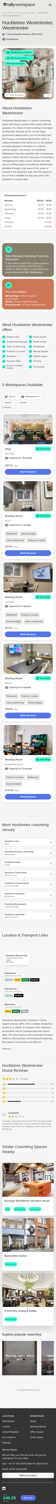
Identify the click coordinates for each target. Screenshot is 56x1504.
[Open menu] (50, 5)
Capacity (7, 403)
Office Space (36, 1432)
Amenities (23, 403)
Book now (28, 1498)
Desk (8, 448)
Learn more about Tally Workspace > (24, 272)
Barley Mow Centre (15, 1255)
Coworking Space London (25, 13)
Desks (33, 1421)
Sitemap (6, 1442)
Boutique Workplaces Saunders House (27, 1200)
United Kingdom (10, 1432)
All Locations (7, 13)
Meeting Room (14, 515)
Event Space (36, 1437)
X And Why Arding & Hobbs (20, 1310)
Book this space (28, 471)
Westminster (8, 1421)
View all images (16, 95)
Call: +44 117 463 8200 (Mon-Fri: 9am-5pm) (25, 1463)
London (6, 1426)
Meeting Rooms (38, 1426)
